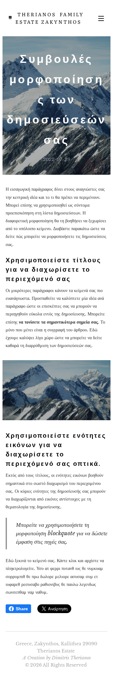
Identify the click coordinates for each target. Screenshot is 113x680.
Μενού (101, 18)
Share (22, 608)
